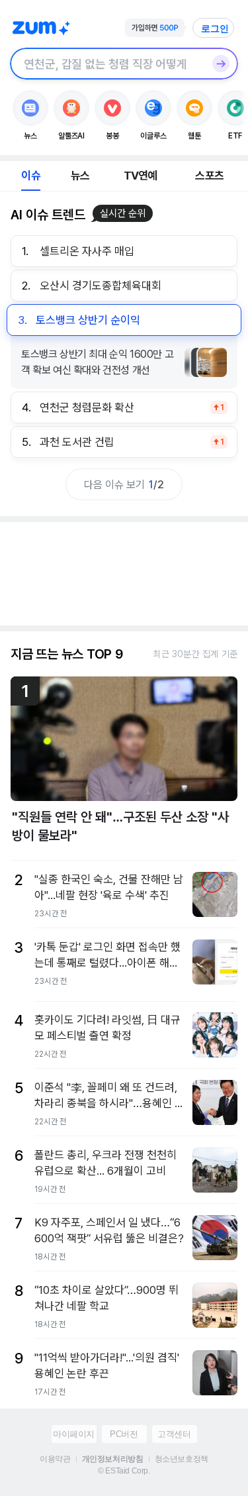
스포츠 (209, 175)
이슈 (30, 175)
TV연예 (140, 175)
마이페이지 (74, 1434)
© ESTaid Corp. (123, 1470)
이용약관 (55, 1459)
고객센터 (173, 1434)
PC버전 (124, 1434)
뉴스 (80, 175)
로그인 (215, 28)
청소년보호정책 (181, 1459)
